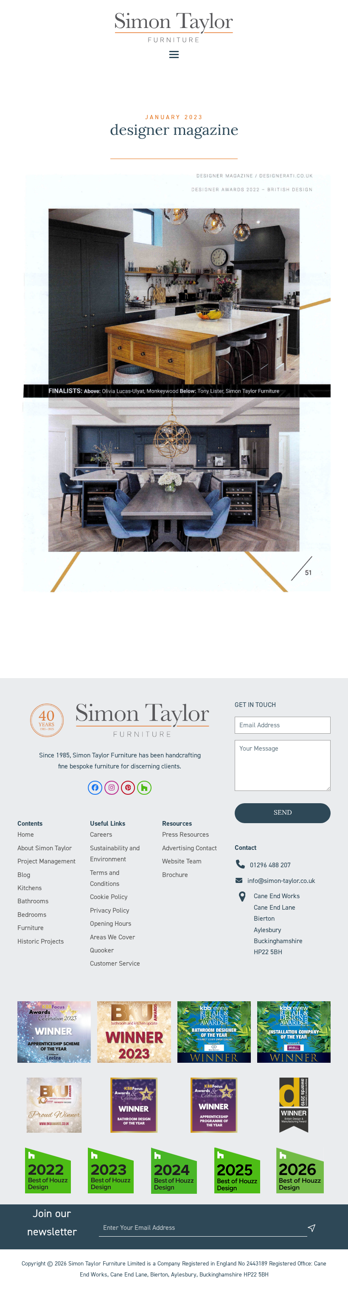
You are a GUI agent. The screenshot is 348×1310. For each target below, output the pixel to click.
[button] (174, 54)
